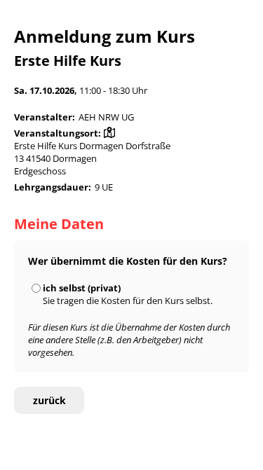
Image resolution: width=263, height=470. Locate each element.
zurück (49, 400)
